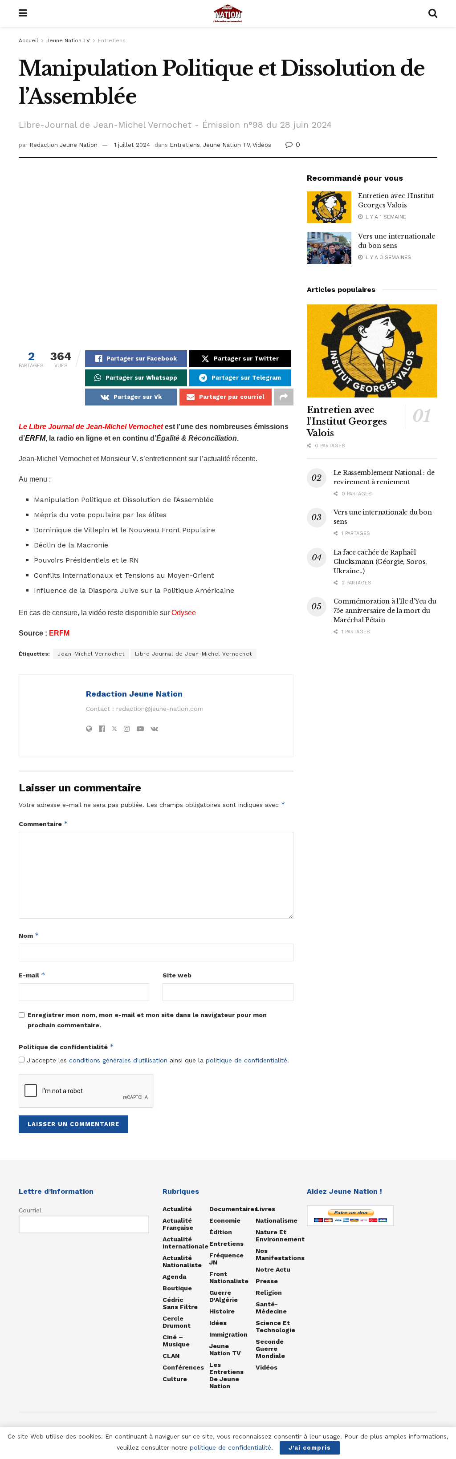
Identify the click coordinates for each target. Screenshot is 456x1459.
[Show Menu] (23, 13)
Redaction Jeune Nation (63, 145)
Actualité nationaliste (182, 1261)
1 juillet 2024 (132, 145)
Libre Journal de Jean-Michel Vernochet (193, 654)
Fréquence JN (226, 1259)
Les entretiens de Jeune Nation (226, 1375)
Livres (265, 1208)
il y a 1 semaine (384, 217)
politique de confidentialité (246, 1060)
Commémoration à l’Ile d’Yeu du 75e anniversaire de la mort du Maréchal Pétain (385, 610)
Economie (224, 1220)
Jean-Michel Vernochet (91, 654)
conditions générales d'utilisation (118, 1060)
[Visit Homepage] (228, 13)
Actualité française (178, 1224)
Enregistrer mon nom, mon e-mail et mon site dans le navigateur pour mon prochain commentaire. (147, 1019)
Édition (220, 1232)
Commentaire (43, 823)
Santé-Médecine (271, 1308)
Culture (175, 1378)
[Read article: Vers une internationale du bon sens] (329, 248)
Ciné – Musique (176, 1340)
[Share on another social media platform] (283, 397)
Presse (267, 1281)
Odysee (183, 612)
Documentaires (233, 1208)
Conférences (183, 1367)
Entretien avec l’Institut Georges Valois (347, 421)
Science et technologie (275, 1326)
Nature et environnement (280, 1235)
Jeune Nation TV (68, 40)
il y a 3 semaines (386, 257)
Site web (177, 975)
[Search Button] (432, 13)
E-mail (32, 975)
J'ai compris (310, 1447)
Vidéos (261, 145)
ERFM (59, 633)
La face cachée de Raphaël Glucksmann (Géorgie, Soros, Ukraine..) (380, 561)
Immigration (228, 1334)
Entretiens (112, 40)
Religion (269, 1292)
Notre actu (273, 1269)
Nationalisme (276, 1220)
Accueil (28, 40)
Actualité (177, 1208)
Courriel (30, 1210)
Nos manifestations (280, 1254)
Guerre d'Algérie (223, 1296)
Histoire (222, 1311)
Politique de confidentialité (66, 1046)
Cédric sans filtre (180, 1303)
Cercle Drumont (177, 1322)
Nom (29, 935)
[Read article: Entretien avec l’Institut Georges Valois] (329, 207)
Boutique (177, 1288)
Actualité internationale (185, 1243)
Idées (218, 1322)
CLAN (171, 1355)
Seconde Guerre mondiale (270, 1348)
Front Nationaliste (228, 1277)
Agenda (174, 1276)
